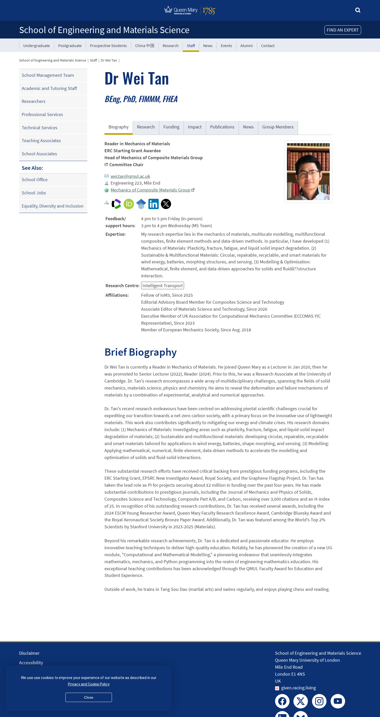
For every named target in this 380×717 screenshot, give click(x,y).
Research (171, 45)
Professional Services (42, 114)
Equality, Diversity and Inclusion (52, 206)
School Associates (39, 154)
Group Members (278, 127)
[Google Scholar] (141, 203)
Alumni (246, 45)
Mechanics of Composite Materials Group (150, 190)
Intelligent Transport (162, 285)
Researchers (33, 101)
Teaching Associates (41, 140)
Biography (118, 127)
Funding (171, 127)
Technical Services (39, 128)
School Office (35, 179)
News (207, 45)
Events (226, 45)
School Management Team (48, 75)
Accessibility (31, 663)
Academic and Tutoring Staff (49, 88)
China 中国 (144, 45)
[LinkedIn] (153, 203)
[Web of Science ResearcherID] (116, 203)
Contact (268, 45)
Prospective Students (108, 45)
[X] (166, 203)
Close (88, 697)
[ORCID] (128, 203)
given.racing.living (298, 688)
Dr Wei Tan (109, 60)
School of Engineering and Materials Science (104, 30)
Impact (195, 127)
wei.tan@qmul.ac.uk (130, 176)
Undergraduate (36, 45)
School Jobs (34, 193)
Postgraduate (70, 45)
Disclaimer (29, 653)
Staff (191, 45)
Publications (222, 127)
